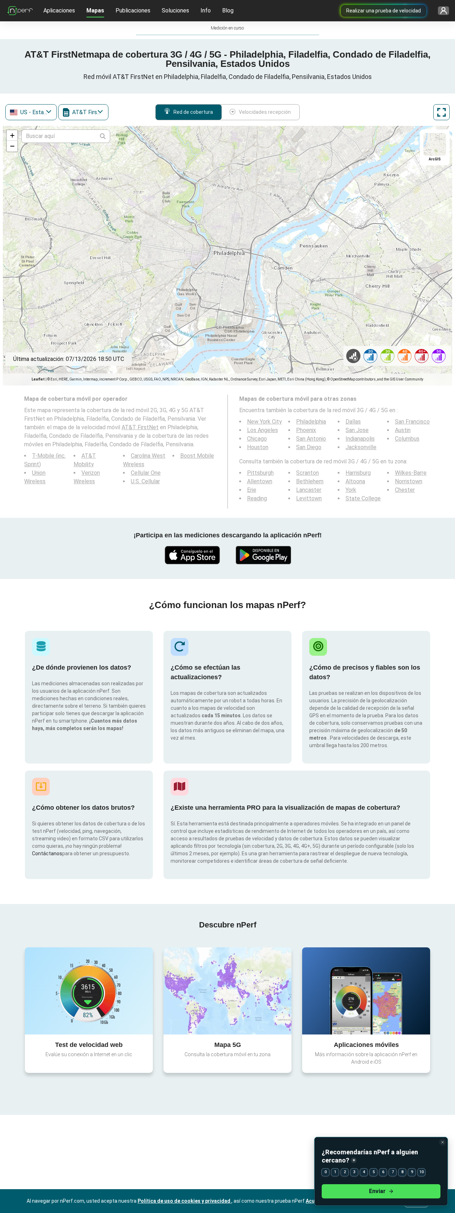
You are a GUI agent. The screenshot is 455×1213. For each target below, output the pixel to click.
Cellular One (146, 472)
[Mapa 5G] (227, 990)
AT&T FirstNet (140, 427)
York (351, 489)
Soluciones (175, 10)
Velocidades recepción (265, 112)
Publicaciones (133, 10)
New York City (264, 421)
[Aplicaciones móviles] (366, 990)
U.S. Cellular (145, 481)
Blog (228, 10)
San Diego (308, 447)
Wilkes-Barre (411, 472)
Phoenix (306, 430)
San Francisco (412, 421)
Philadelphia (311, 421)
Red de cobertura (193, 112)
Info (205, 10)
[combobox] (31, 112)
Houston (257, 447)
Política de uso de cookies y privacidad (184, 1201)
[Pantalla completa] (441, 112)
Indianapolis (360, 438)
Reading (257, 498)
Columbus (407, 438)
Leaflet (38, 379)
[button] (12, 135)
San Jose (357, 430)
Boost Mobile (197, 455)
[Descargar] (192, 555)
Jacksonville (361, 447)
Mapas (95, 10)
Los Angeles (262, 430)
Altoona (355, 481)
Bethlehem (309, 481)
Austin (403, 430)
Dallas (353, 421)
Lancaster (308, 489)
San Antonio (311, 438)
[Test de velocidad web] (89, 991)
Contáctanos (47, 853)
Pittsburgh (260, 472)
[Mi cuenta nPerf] (443, 10)
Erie (251, 489)
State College (363, 498)
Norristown (408, 481)
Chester (405, 489)
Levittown (309, 498)
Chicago (257, 438)
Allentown (259, 481)
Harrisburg (358, 472)
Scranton (307, 472)
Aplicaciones (59, 10)
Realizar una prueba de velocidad (383, 11)
